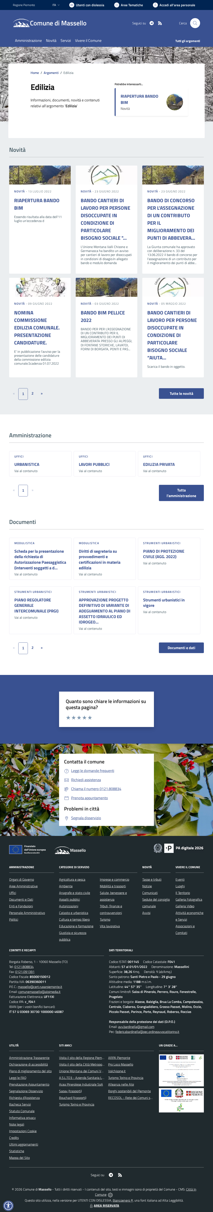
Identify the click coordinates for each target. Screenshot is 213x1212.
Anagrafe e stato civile (74, 892)
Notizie (147, 886)
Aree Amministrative (23, 886)
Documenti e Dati (21, 899)
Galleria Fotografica (189, 899)
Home (35, 72)
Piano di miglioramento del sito (30, 1071)
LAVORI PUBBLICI (94, 464)
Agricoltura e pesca (72, 879)
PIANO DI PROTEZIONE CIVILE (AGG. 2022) (163, 554)
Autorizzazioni (68, 906)
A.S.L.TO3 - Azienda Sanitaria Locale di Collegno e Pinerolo (99, 1077)
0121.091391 (25, 971)
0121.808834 (24, 966)
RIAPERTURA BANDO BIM (139, 99)
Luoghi (180, 886)
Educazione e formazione (76, 926)
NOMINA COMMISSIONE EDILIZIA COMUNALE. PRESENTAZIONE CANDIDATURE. (37, 327)
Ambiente (66, 886)
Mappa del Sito (19, 1157)
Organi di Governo (21, 879)
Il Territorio (183, 892)
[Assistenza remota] (110, 1194)
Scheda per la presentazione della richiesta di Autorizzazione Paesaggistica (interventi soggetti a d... (40, 559)
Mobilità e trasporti (113, 886)
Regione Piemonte (24, 5)
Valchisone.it (117, 1071)
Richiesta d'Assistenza (24, 1097)
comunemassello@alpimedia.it (39, 991)
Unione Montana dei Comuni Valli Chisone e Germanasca (98, 1071)
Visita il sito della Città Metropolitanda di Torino (91, 1064)
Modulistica (24, 543)
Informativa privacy (22, 1117)
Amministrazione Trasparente (29, 1057)
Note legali (16, 1124)
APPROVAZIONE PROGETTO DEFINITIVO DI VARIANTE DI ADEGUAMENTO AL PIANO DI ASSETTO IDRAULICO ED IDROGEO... (104, 611)
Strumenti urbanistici (162, 543)
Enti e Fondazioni (21, 906)
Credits (14, 1137)
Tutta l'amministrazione (181, 493)
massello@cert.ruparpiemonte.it (40, 986)
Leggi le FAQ (17, 1077)
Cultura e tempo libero (74, 919)
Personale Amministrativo (27, 912)
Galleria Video (185, 906)
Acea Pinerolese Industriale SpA (81, 1084)
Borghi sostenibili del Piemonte (129, 1091)
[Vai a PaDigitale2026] (178, 848)
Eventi (180, 879)
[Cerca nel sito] (195, 23)
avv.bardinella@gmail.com (136, 1026)
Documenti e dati (181, 648)
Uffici (19, 456)
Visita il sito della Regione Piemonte (83, 1057)
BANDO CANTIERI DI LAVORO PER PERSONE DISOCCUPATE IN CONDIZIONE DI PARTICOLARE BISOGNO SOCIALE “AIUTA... (172, 335)
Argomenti (51, 72)
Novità (20, 191)
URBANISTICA (26, 464)
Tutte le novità (181, 393)
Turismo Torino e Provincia (76, 1104)
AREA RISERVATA (106, 1205)
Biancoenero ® (123, 1200)
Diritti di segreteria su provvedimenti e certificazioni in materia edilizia (99, 559)
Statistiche (16, 1150)
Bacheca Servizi (20, 1104)
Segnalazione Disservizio (26, 1091)
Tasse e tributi (151, 879)
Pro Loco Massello (120, 1064)
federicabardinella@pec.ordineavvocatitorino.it (147, 1031)
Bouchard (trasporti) (72, 1097)
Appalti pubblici (69, 899)
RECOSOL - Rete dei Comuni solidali (133, 1097)
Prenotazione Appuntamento (29, 1084)
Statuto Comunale (22, 1111)
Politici (13, 919)
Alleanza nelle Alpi (121, 1084)
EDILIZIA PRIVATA (159, 464)
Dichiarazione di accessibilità (28, 1064)
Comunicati (150, 892)
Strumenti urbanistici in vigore (164, 603)
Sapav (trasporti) (70, 1091)
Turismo (105, 919)
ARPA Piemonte (119, 1057)
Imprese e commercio (114, 879)
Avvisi (146, 912)
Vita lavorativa (110, 926)
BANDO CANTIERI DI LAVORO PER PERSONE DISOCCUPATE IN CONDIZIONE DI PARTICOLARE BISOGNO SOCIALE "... (105, 219)
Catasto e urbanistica (73, 912)
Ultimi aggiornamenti (23, 1144)
